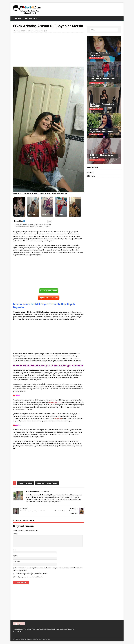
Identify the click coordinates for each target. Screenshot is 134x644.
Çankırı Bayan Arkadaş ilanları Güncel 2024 (102, 105)
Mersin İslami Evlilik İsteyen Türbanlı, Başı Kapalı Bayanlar (33, 224)
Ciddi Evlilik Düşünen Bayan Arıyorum (101, 156)
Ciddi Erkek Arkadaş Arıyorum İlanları (102, 79)
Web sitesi (16, 562)
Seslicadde (17, 631)
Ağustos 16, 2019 (21, 31)
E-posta (15, 556)
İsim (14, 550)
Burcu (31, 31)
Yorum (15, 534)
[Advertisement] (48, 49)
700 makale (45, 492)
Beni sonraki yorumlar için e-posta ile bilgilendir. (32, 574)
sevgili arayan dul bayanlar (47, 483)
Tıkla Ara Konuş (50, 290)
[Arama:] (103, 30)
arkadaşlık (58, 418)
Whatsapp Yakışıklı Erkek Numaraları (100, 54)
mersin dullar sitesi (25, 483)
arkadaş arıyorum (55, 402)
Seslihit (71, 629)
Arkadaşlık (39, 31)
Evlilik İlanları (31, 18)
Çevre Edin (17, 18)
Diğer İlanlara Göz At (48, 297)
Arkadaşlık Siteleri (62, 629)
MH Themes (28, 639)
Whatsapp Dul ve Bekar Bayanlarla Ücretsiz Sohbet (101, 130)
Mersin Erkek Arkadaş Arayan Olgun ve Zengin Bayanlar (33, 227)
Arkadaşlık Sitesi (18, 629)
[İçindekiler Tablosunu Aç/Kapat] (48, 221)
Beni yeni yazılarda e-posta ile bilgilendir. (29, 577)
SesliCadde (51, 629)
